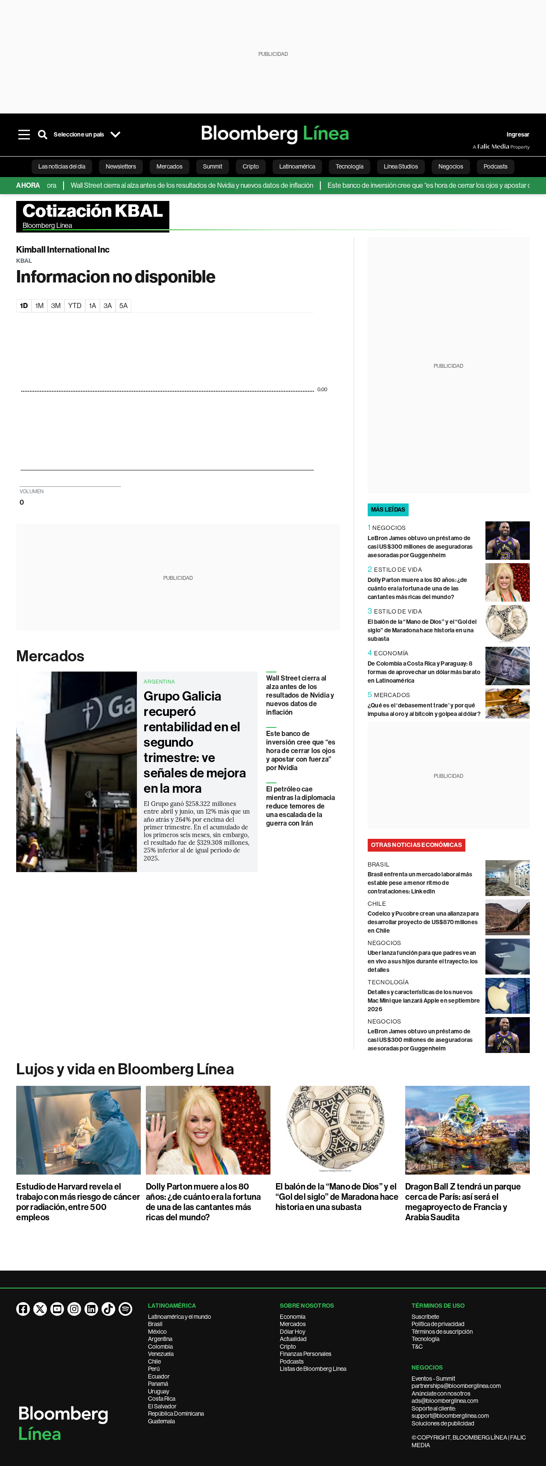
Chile (154, 1361)
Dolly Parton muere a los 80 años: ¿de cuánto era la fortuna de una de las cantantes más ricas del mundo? (418, 588)
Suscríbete (425, 1316)
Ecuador (159, 1376)
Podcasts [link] (496, 166)
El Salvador (162, 1406)
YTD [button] (74, 306)
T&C (417, 1346)
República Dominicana (176, 1413)
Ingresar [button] (518, 134)
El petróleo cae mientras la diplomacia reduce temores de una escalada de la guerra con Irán (300, 806)
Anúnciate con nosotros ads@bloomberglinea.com (445, 1397)
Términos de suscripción (442, 1331)
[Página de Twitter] (40, 1309)
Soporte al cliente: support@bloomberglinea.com (450, 1412)
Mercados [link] (170, 166)
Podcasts (292, 1361)
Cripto (288, 1346)
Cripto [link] (251, 166)
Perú (154, 1368)
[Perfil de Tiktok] (108, 1309)
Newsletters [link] (121, 166)
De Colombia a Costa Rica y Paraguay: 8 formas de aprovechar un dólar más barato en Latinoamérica (424, 672)
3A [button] (108, 306)
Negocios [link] (451, 166)
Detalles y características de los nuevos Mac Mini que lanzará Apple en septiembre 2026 (424, 1001)
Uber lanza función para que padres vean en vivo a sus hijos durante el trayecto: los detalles (423, 961)
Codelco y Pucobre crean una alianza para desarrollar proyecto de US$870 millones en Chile (423, 922)
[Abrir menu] (24, 135)
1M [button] (39, 306)
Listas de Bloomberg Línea (313, 1368)
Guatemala (161, 1421)
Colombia (160, 1346)
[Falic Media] (478, 147)
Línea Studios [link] (401, 166)
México (157, 1331)
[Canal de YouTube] (57, 1309)
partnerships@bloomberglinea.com (456, 1385)
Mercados (50, 656)
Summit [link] (212, 166)
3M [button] (56, 306)
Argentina (160, 1338)
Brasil (155, 1324)
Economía (292, 1316)
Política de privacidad (438, 1324)
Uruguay (158, 1391)
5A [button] (123, 306)
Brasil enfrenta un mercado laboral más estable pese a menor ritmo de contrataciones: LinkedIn (420, 883)
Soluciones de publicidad (443, 1423)
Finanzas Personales (305, 1353)
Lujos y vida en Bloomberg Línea (125, 1069)
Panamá (158, 1383)
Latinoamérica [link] (297, 166)
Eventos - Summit (433, 1378)
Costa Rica (161, 1398)
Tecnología (425, 1338)
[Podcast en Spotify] (125, 1309)
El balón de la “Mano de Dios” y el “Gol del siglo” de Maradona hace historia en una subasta (422, 630)
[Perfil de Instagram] (74, 1309)
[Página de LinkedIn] (91, 1309)
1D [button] (24, 306)
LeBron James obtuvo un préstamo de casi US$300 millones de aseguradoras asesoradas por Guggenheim (420, 547)
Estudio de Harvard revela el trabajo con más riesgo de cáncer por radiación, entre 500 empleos (78, 1201)
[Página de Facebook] (23, 1309)
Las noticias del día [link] (61, 166)
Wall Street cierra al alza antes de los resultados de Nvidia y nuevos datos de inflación (170, 185)
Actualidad (293, 1338)
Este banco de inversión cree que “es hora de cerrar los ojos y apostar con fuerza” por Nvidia (300, 751)
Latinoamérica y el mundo (179, 1316)
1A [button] (92, 306)
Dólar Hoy (292, 1331)
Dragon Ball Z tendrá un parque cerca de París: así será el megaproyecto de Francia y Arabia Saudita (463, 1201)
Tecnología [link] (349, 166)
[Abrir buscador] (42, 135)
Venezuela (161, 1353)
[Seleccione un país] (115, 135)
